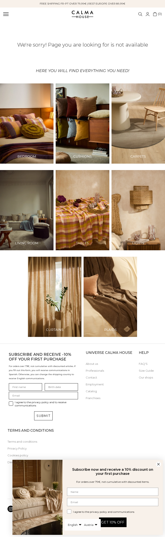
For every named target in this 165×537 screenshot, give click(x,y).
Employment (95, 384)
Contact (91, 377)
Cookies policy (18, 455)
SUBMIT (43, 416)
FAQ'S (143, 363)
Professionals (95, 370)
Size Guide (146, 370)
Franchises (93, 398)
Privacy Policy (17, 448)
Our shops (146, 377)
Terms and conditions (22, 441)
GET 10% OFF (112, 522)
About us (92, 363)
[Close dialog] (158, 464)
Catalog (91, 391)
